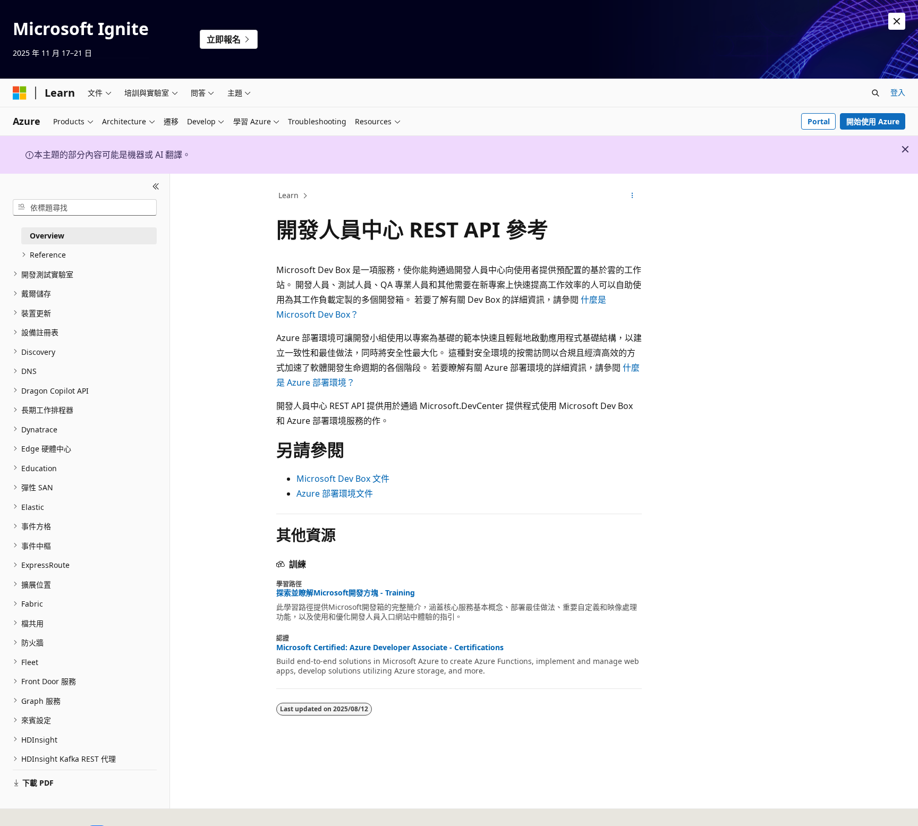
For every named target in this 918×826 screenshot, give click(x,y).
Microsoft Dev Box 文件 (342, 478)
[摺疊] (156, 186)
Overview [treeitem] (47, 235)
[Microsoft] (20, 93)
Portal (819, 121)
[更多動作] (632, 196)
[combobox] (85, 207)
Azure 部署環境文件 (334, 493)
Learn (288, 195)
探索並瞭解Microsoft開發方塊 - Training (345, 593)
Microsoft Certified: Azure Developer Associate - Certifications (390, 647)
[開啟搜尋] (875, 93)
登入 (897, 92)
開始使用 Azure (872, 121)
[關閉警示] (896, 21)
